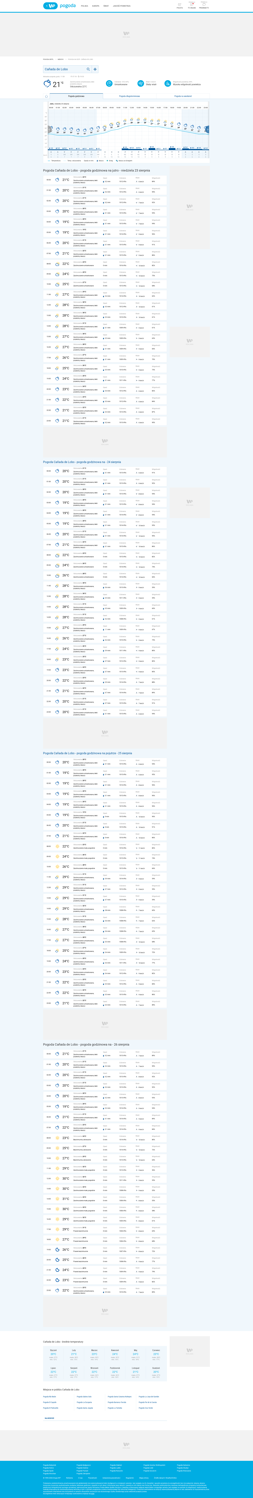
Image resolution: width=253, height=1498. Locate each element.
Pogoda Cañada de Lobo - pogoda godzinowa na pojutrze (79, 753)
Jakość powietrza (121, 6)
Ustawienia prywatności (111, 1478)
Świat (106, 6)
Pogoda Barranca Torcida (117, 1402)
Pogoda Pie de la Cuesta (148, 1402)
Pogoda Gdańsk (116, 1465)
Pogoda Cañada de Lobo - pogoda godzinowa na (74, 462)
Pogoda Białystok (49, 1465)
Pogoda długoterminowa (129, 96)
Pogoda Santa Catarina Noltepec (120, 1396)
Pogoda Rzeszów (116, 1471)
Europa (95, 6)
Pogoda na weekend (183, 96)
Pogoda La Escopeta (84, 1402)
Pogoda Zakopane (83, 1474)
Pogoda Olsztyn (183, 1468)
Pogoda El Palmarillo (50, 1408)
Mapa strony (144, 1478)
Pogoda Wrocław (49, 1474)
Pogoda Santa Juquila (85, 1408)
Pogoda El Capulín (49, 1402)
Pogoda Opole (48, 1471)
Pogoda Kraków (82, 1468)
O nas (80, 1478)
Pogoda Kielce (48, 1468)
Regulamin (130, 1478)
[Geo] (95, 69)
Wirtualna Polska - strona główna (50, 5)
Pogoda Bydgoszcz (84, 1465)
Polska (84, 6)
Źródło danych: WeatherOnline (165, 1478)
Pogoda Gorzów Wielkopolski (154, 1465)
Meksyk (61, 59)
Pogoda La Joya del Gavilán (149, 1396)
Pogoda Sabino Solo (84, 1396)
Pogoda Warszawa (184, 1471)
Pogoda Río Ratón (49, 1396)
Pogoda (68, 6)
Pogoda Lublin (115, 1468)
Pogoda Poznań (82, 1471)
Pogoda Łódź (148, 1468)
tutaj (92, 1494)
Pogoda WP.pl (48, 59)
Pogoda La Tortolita (115, 1408)
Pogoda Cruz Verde (146, 1408)
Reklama (69, 1478)
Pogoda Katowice (183, 1465)
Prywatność (92, 1478)
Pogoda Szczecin (149, 1471)
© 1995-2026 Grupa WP (52, 1478)
